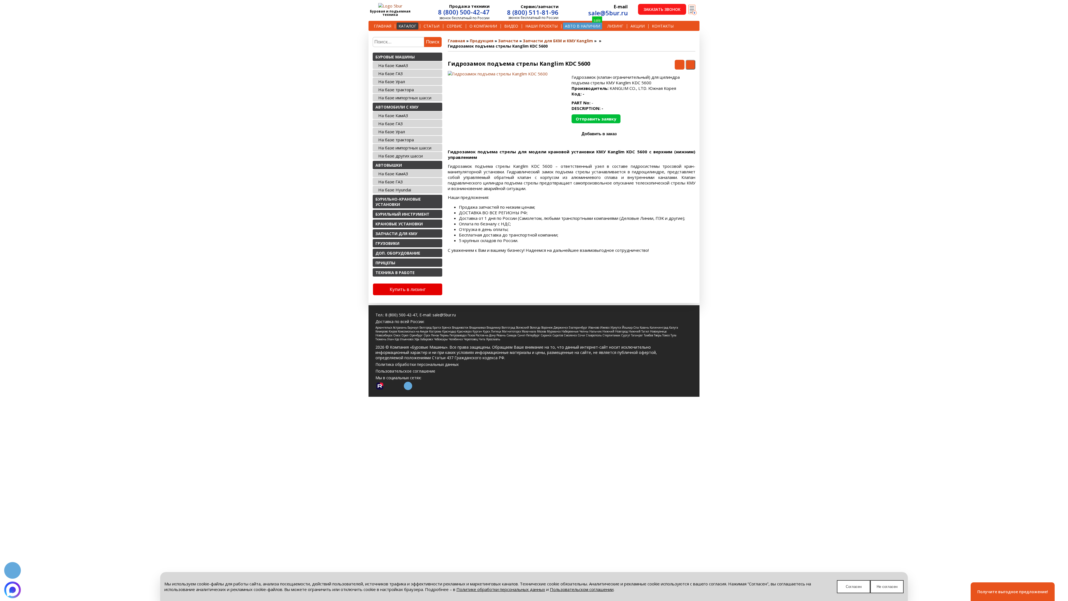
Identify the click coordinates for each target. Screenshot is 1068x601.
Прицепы (385, 262)
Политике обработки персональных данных (500, 589)
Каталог (407, 26)
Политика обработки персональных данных (417, 364)
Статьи (431, 26)
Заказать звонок (662, 9)
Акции (638, 26)
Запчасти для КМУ (396, 233)
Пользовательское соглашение (405, 371)
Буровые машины (395, 57)
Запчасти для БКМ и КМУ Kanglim (558, 40)
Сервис (454, 26)
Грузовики (387, 243)
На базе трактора (396, 89)
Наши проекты (541, 26)
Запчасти (508, 40)
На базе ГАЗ (390, 73)
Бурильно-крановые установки (398, 201)
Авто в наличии (582, 26)
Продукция (481, 40)
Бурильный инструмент (402, 214)
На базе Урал (391, 81)
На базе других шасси (400, 156)
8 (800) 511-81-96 (532, 12)
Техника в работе (395, 272)
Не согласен (887, 587)
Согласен (854, 587)
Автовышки (388, 165)
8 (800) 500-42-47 (464, 12)
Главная (382, 26)
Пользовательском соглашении (582, 589)
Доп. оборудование (397, 253)
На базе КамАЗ (393, 65)
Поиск (432, 42)
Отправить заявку (596, 119)
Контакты (663, 26)
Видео (511, 26)
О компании (483, 26)
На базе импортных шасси (404, 97)
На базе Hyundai (394, 190)
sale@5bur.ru (608, 13)
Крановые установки (399, 223)
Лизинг (615, 26)
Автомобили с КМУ (396, 107)
